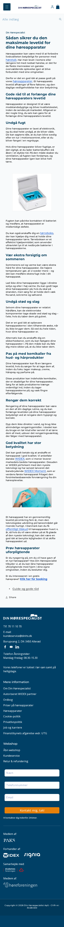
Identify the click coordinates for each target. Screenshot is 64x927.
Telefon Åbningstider (16, 654)
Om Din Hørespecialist (17, 688)
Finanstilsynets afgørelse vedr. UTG (25, 733)
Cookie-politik (12, 716)
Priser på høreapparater (18, 705)
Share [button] (12, 597)
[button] (7, 6)
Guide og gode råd (25, 588)
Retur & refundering (15, 761)
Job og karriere (12, 727)
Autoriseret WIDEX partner (19, 694)
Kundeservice (11, 755)
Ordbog (8, 699)
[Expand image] (13, 214)
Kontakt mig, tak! (32, 810)
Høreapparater (12, 710)
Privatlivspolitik (12, 722)
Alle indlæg (10, 19)
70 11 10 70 (15, 626)
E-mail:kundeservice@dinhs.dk (17, 634)
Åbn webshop (11, 750)
